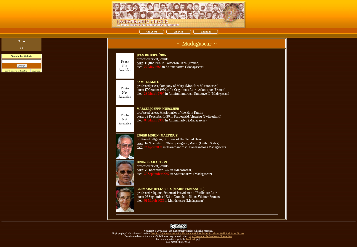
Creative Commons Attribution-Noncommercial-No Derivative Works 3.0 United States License (197, 233)
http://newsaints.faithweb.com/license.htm (210, 236)
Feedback (190, 239)
